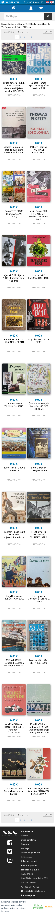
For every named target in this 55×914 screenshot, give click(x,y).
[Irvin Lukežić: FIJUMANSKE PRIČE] (39, 250)
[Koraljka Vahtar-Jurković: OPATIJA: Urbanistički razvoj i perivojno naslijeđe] (39, 699)
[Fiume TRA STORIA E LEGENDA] (14, 443)
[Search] (48, 16)
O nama (24, 835)
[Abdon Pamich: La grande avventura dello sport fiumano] (14, 122)
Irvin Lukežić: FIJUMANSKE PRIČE (38, 277)
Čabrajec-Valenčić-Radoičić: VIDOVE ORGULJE (39, 406)
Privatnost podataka (30, 852)
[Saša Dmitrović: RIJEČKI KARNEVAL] (14, 571)
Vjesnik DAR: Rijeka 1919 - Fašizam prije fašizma (13, 278)
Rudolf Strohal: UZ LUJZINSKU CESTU (14, 341)
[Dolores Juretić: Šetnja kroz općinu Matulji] (14, 763)
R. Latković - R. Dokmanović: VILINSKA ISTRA (38, 534)
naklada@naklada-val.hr (34, 891)
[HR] (47, 2)
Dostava (25, 844)
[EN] (52, 2)
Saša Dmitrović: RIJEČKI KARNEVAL (14, 597)
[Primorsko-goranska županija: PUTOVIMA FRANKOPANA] (39, 763)
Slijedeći (35, 37)
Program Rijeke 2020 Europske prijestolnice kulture (14, 534)
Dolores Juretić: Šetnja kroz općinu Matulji (14, 791)
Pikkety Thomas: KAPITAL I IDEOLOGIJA (38, 150)
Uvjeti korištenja (28, 840)
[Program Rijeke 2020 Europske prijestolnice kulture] (14, 507)
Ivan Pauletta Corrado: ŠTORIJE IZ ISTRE (39, 599)
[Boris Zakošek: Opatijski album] (39, 443)
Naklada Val (12, 2)
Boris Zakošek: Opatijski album (39, 469)
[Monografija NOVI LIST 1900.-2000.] (39, 635)
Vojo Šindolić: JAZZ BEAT (38, 341)
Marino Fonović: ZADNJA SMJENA (13, 405)
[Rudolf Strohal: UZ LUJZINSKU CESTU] (14, 314)
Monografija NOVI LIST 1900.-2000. (38, 661)
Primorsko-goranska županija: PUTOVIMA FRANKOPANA (39, 791)
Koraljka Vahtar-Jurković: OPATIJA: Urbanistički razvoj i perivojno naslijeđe (38, 728)
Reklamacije (26, 857)
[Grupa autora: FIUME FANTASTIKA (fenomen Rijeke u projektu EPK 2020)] (14, 58)
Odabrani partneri (29, 861)
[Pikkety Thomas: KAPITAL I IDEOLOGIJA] (39, 122)
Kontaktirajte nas (29, 865)
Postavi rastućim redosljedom (31, 32)
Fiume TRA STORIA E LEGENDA (14, 469)
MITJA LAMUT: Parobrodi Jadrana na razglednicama (14, 663)
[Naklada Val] (9, 833)
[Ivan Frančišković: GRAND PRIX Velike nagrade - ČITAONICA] (14, 699)
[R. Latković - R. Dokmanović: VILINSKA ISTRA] (39, 507)
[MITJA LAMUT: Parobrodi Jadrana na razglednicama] (14, 635)
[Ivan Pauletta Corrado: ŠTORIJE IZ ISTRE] (39, 571)
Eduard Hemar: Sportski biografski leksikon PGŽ (39, 85)
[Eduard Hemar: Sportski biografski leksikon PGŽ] (39, 58)
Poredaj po (8, 32)
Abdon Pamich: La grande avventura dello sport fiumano (14, 150)
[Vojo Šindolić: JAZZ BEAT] (39, 314)
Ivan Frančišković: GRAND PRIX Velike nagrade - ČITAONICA (14, 728)
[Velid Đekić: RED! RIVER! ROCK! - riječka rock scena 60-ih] (39, 186)
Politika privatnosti (38, 906)
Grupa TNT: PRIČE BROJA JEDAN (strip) (14, 214)
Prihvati (49, 906)
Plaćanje (25, 848)
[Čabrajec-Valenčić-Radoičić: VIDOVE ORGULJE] (39, 379)
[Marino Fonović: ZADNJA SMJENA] (14, 379)
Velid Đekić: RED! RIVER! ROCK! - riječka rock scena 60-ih (38, 215)
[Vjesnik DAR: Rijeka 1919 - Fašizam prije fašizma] (14, 250)
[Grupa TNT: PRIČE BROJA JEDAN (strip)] (14, 186)
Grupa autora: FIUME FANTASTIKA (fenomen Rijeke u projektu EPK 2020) (14, 87)
